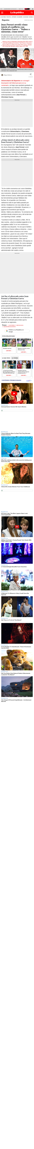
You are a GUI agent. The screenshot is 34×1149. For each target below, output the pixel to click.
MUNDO (31, 16)
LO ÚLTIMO (3, 16)
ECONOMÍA (19, 16)
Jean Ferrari (12, 325)
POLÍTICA (8, 16)
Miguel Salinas (8, 75)
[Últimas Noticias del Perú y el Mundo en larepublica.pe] (17, 13)
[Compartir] (30, 74)
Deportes (5, 20)
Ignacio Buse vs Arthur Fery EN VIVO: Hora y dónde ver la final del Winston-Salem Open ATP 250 (17, 45)
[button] (2, 12)
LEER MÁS (8, 350)
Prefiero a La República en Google (16, 330)
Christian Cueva (19, 325)
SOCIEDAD (25, 16)
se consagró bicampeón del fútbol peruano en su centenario (15, 83)
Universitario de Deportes (10, 326)
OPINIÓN (14, 16)
